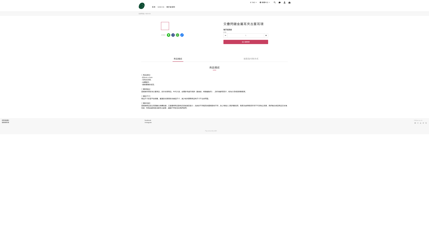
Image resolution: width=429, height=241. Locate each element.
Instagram (148, 122)
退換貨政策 (5, 122)
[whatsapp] (177, 35)
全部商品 (141, 14)
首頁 (153, 7)
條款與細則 (5, 120)
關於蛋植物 (170, 7)
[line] (168, 35)
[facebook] (173, 35)
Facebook (148, 120)
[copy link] (182, 35)
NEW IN (161, 7)
